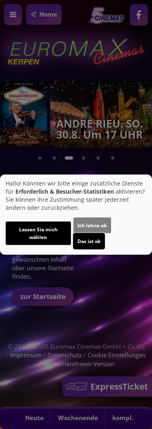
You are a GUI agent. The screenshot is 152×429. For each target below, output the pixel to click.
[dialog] (76, 214)
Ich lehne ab (92, 225)
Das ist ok (89, 241)
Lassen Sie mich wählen (38, 233)
